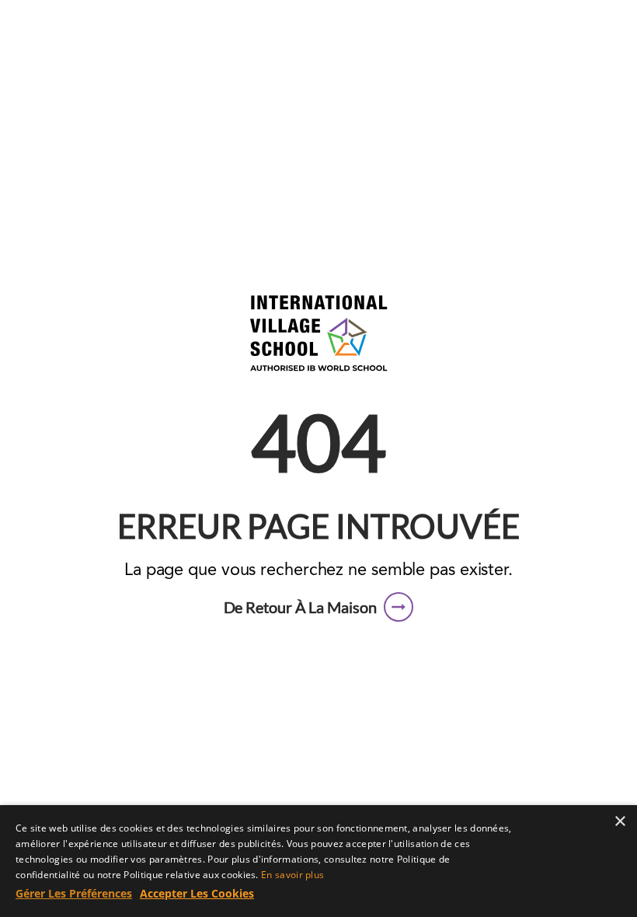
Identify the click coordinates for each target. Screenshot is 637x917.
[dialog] (318, 861)
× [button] (619, 822)
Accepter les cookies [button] (197, 893)
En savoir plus (292, 874)
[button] (319, 607)
